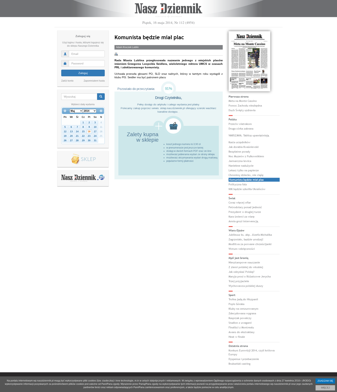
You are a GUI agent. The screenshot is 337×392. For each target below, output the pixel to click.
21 (77, 136)
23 (89, 136)
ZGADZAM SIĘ (325, 381)
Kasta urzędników (239, 142)
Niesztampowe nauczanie (244, 262)
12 (65, 131)
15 (83, 131)
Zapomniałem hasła (94, 80)
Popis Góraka (236, 304)
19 (65, 136)
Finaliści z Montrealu (241, 327)
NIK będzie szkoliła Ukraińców (247, 189)
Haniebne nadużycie (241, 165)
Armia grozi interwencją (243, 221)
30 (89, 140)
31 (95, 140)
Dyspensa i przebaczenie (244, 359)
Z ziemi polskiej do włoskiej (246, 267)
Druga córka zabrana (241, 128)
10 (95, 127)
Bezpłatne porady (239, 151)
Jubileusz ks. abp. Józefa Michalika (250, 234)
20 (71, 136)
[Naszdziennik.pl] (83, 178)
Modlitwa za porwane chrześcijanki (250, 244)
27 (71, 140)
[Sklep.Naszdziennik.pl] (83, 159)
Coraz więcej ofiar (240, 202)
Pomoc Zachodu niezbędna (245, 105)
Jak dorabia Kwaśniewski (244, 147)
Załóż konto (67, 80)
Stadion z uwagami (240, 322)
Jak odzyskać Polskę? (241, 272)
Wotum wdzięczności (242, 249)
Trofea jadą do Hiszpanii (243, 299)
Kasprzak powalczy (240, 318)
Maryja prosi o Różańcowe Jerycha (250, 276)
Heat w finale (237, 337)
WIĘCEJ (325, 387)
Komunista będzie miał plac (246, 179)
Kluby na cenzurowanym (243, 308)
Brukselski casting (239, 363)
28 (77, 140)
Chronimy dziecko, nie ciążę (246, 175)
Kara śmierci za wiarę (242, 216)
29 (83, 140)
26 (65, 140)
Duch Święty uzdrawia (242, 110)
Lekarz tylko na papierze (244, 170)
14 (77, 131)
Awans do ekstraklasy (242, 332)
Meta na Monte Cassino (243, 101)
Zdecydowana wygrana (242, 313)
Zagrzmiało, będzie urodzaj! (246, 239)
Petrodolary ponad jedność (245, 207)
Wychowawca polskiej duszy (246, 286)
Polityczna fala (238, 184)
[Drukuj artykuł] (116, 54)
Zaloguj (83, 73)
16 (89, 131)
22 (83, 136)
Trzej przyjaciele (239, 281)
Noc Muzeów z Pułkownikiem (246, 156)
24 (95, 136)
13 (71, 131)
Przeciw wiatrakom (240, 124)
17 (95, 131)
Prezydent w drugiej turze (245, 212)
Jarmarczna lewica (240, 161)
